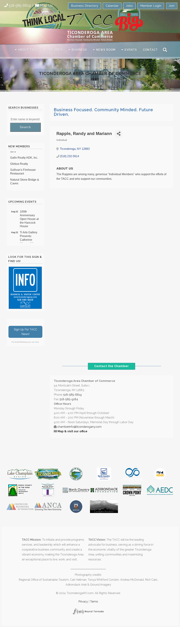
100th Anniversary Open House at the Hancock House (29, 216)
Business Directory (84, 5)
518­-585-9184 (69, 399)
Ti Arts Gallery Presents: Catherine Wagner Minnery (30, 235)
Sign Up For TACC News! (25, 332)
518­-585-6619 (72, 394)
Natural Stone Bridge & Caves (24, 178)
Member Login (150, 5)
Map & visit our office (72, 431)
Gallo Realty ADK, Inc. (24, 154)
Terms (94, 601)
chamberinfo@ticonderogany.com (79, 426)
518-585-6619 (20, 5)
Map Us (46, 5)
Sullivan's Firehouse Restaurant (23, 168)
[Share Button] (119, 134)
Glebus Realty (19, 160)
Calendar (112, 5)
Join (172, 5)
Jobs (129, 5)
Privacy (83, 601)
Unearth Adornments (23, 186)
